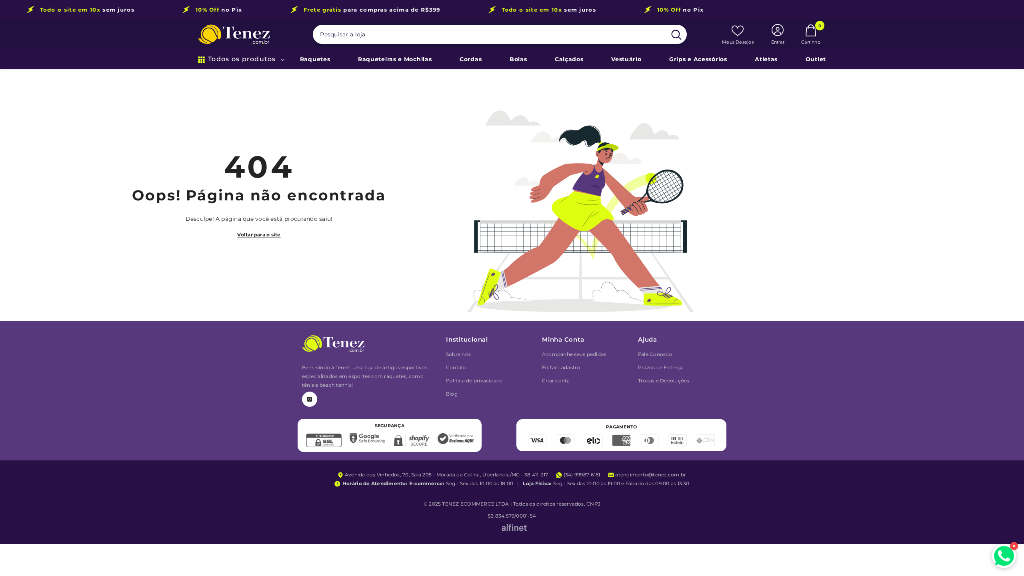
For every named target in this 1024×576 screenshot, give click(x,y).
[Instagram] (309, 399)
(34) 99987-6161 (581, 475)
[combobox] (489, 34)
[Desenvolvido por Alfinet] (514, 528)
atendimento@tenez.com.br (650, 475)
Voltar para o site (258, 235)
